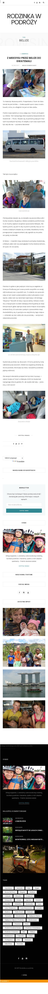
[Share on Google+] (19, 444)
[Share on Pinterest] (21, 444)
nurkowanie (33, 920)
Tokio (31, 936)
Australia (20, 888)
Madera (7, 912)
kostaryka (29, 904)
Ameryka (25, 54)
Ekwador (18, 896)
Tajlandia (21, 936)
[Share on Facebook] (13, 444)
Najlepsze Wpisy (34, 916)
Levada (39, 908)
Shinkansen (9, 936)
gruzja (19, 900)
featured (29, 896)
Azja (28, 888)
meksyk (30, 912)
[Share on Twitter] (16, 444)
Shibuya (32, 932)
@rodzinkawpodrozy (8, 748)
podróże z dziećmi (11, 932)
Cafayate (8, 896)
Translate (20, 462)
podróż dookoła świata (13, 928)
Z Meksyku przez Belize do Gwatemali (24, 59)
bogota (22, 892)
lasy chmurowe (10, 908)
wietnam (28, 940)
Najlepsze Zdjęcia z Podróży (14, 920)
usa (18, 940)
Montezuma (20, 916)
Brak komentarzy (29, 65)
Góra (24, 975)
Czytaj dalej (24, 566)
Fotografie (8, 900)
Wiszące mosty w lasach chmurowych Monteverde (30, 830)
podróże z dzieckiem (33, 928)
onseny (7, 924)
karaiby (7, 904)
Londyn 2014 (20, 821)
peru (26, 924)
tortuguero (9, 940)
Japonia (28, 900)
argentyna (8, 888)
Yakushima (8, 944)
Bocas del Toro (10, 892)
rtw (24, 932)
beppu (37, 888)
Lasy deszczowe (26, 908)
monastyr (8, 916)
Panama (17, 924)
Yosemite (20, 944)
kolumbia (18, 904)
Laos (39, 904)
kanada (38, 900)
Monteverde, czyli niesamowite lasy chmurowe (30, 839)
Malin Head (19, 912)
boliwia (32, 892)
